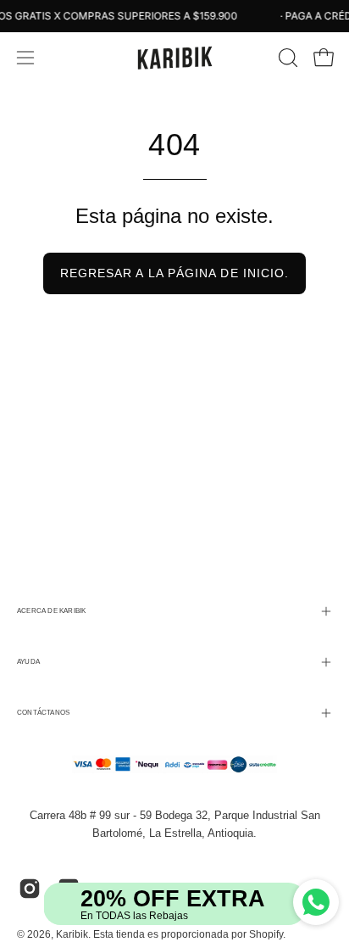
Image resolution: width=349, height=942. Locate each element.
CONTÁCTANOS (43, 712)
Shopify (266, 934)
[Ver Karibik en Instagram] (29, 888)
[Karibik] (174, 57)
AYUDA (28, 662)
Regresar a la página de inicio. (174, 273)
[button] (286, 58)
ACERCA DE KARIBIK (51, 611)
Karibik (72, 934)
